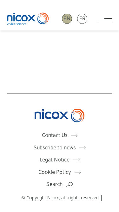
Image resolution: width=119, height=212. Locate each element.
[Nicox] (28, 18)
